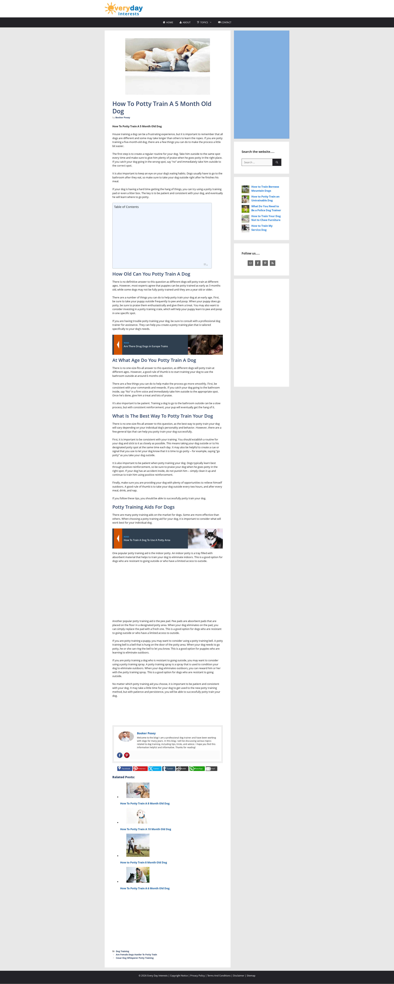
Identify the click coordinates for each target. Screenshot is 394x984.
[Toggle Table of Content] (205, 265)
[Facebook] (120, 755)
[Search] (277, 162)
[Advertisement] (233, 8)
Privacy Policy (197, 975)
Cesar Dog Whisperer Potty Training (135, 957)
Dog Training (122, 951)
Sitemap (251, 975)
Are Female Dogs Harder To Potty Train (136, 954)
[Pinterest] (127, 755)
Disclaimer (238, 975)
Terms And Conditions (219, 975)
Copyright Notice (179, 975)
